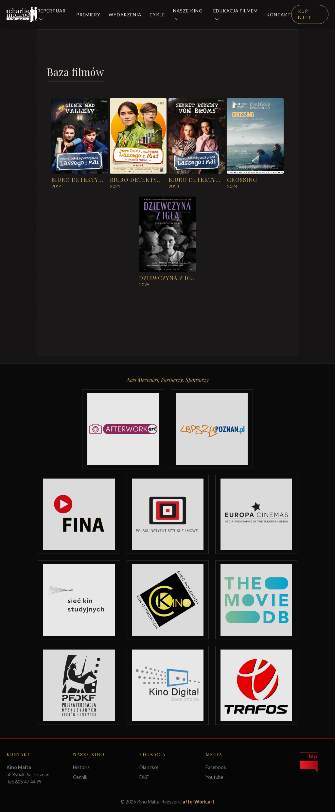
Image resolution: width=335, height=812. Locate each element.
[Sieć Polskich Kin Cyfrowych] (167, 600)
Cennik (80, 777)
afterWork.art (199, 801)
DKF (144, 777)
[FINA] (79, 514)
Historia (81, 767)
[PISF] (167, 514)
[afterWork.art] (123, 429)
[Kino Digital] (167, 685)
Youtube (214, 777)
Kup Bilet (305, 14)
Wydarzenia (125, 14)
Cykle (157, 14)
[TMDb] (256, 600)
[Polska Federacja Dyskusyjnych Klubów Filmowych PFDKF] (79, 685)
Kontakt (278, 14)
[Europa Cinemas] (256, 514)
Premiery (88, 14)
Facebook (215, 767)
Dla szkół (149, 767)
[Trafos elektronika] (256, 685)
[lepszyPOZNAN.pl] (212, 429)
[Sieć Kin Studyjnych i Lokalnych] (79, 600)
